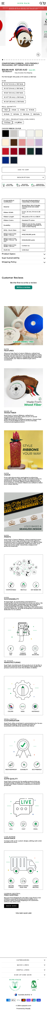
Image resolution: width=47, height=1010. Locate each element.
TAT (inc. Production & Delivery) (18, 119)
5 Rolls (22, 110)
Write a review (23, 287)
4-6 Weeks (18, 122)
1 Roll (6, 110)
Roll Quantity (9, 106)
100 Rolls (26, 114)
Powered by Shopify (23, 1008)
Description (23, 177)
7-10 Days (7, 122)
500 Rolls (36, 114)
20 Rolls (6, 114)
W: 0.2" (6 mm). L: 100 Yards (13, 84)
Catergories (23, 960)
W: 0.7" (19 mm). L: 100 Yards (14, 97)
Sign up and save (23, 975)
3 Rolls (14, 110)
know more (11, 906)
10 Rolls (31, 110)
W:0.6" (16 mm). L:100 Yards (13, 93)
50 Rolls (16, 114)
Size (4, 81)
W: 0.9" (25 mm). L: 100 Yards (14, 101)
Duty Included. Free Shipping (23, 73)
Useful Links (23, 970)
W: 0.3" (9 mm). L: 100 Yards (13, 88)
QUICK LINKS (23, 965)
